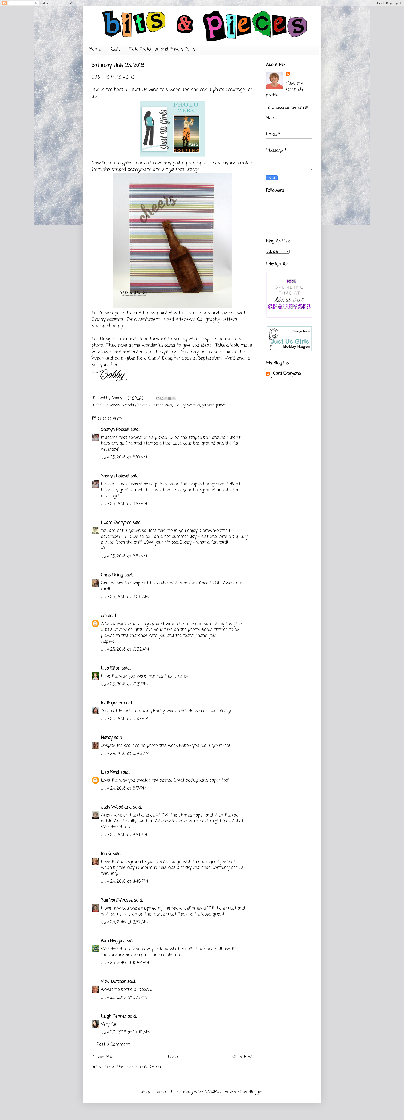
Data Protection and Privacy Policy (162, 49)
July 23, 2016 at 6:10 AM (124, 457)
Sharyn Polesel (115, 429)
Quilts (115, 49)
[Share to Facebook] (170, 398)
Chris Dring (112, 575)
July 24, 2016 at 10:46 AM (125, 753)
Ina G (106, 853)
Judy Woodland (116, 807)
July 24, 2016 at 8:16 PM (124, 835)
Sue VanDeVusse (117, 900)
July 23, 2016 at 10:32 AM (125, 649)
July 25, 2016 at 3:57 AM (124, 922)
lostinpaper (112, 703)
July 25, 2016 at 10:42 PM (125, 963)
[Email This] (158, 398)
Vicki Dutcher (113, 981)
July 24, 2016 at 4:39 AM (124, 719)
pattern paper (214, 405)
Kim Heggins (113, 941)
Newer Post (104, 1056)
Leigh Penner (113, 1016)
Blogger (256, 1091)
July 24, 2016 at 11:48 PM (124, 881)
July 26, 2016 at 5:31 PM (124, 997)
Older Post (242, 1056)
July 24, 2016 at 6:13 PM (124, 788)
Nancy (107, 737)
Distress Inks (160, 405)
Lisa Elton (110, 668)
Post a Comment (113, 1044)
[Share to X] (166, 398)
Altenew (113, 405)
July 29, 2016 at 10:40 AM (125, 1032)
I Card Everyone (116, 522)
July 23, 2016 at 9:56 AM (125, 597)
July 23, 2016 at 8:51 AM (124, 556)
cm (104, 615)
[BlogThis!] (162, 398)
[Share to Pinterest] (174, 398)
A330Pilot (213, 1091)
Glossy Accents (187, 405)
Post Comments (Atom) (140, 1067)
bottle (142, 405)
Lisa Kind (110, 772)
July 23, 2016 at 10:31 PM (124, 684)
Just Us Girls (144, 89)
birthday (129, 405)
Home (95, 49)
